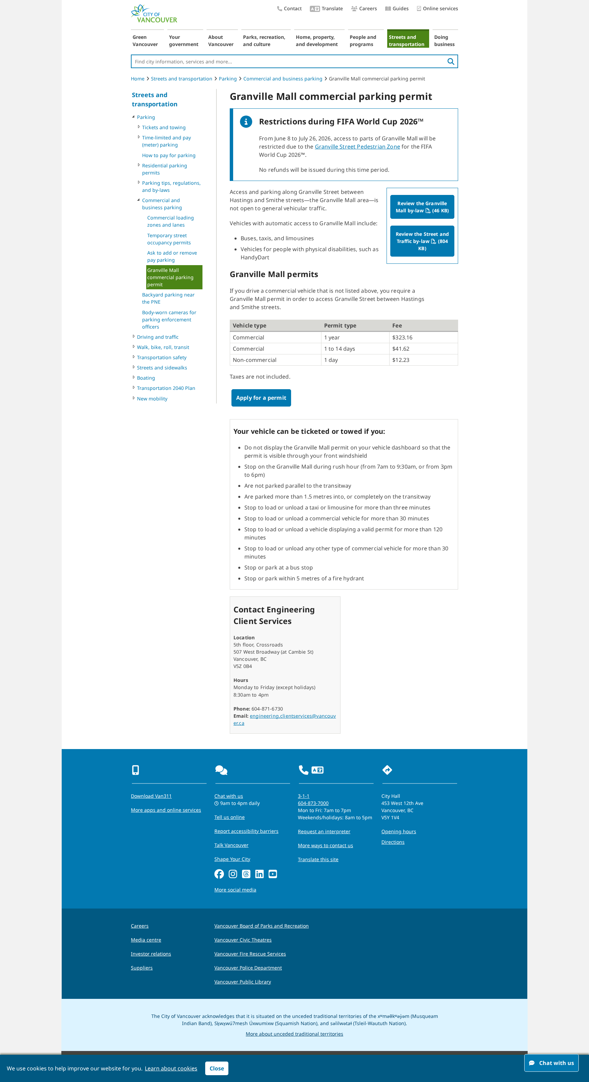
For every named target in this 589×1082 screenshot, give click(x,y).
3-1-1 (303, 796)
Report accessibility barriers (246, 831)
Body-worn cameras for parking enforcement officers (169, 319)
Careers (368, 8)
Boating (146, 378)
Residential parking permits (164, 169)
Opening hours (398, 831)
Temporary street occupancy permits (169, 239)
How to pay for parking (169, 155)
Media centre (146, 939)
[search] (451, 61)
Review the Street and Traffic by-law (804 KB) (425, 241)
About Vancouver (220, 40)
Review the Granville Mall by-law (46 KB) (425, 207)
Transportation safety (161, 357)
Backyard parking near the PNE (168, 298)
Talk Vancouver (231, 845)
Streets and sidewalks (162, 367)
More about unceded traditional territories (294, 1034)
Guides (401, 8)
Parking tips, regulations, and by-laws (171, 186)
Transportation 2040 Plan (166, 388)
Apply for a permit (261, 397)
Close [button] (217, 1068)
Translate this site (318, 859)
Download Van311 (151, 796)
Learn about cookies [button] (171, 1068)
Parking (228, 78)
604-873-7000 (313, 803)
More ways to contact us (325, 845)
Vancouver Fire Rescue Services (250, 953)
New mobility (152, 398)
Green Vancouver (145, 40)
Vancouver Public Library (242, 981)
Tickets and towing (164, 127)
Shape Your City (232, 859)
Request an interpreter (324, 831)
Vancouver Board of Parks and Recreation (261, 926)
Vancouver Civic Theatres (243, 939)
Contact (293, 8)
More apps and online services (166, 810)
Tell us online (229, 817)
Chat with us (228, 796)
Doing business (444, 40)
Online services (440, 8)
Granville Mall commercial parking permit (170, 277)
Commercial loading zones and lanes (170, 221)
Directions (393, 842)
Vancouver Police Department (248, 967)
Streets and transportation (406, 40)
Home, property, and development (317, 40)
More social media (235, 889)
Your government (183, 40)
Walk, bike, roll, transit (163, 347)
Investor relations (151, 953)
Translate (332, 8)
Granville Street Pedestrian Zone (357, 146)
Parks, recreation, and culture (264, 40)
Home (138, 78)
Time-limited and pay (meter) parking (166, 141)
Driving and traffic (158, 337)
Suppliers (142, 967)
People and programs (363, 40)
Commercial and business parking (282, 78)
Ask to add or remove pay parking (172, 256)
